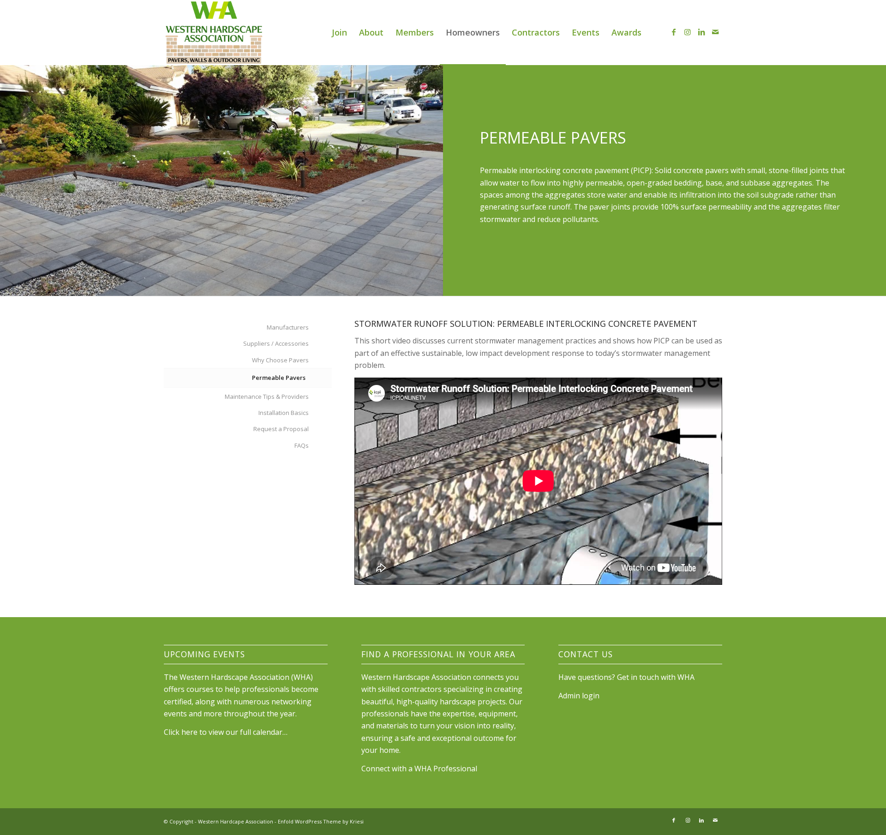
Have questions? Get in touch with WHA (626, 677)
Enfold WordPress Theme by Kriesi (321, 821)
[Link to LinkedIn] (701, 32)
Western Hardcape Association (235, 821)
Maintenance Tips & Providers (267, 396)
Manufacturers (288, 327)
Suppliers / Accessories (276, 343)
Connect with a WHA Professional (419, 768)
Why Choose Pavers (280, 360)
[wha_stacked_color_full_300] (213, 32)
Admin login (578, 696)
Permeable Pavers (278, 377)
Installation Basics (283, 412)
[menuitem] (339, 32)
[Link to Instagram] (687, 32)
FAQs (301, 445)
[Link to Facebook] (674, 32)
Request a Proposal (281, 429)
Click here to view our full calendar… (225, 732)
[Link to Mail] (715, 32)
